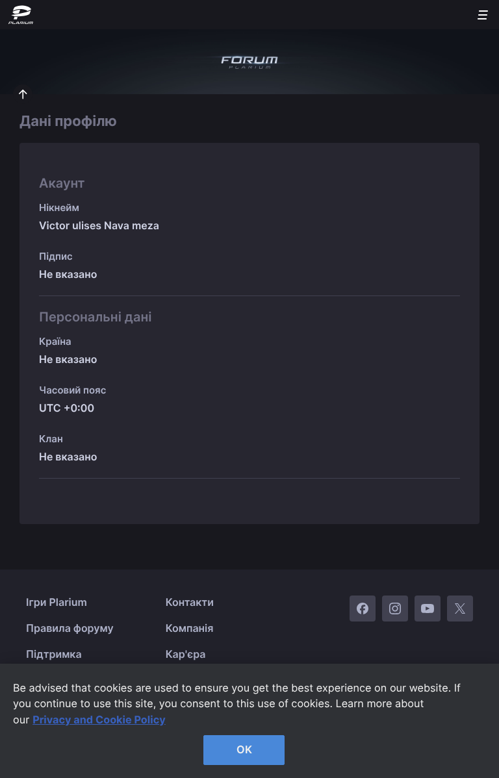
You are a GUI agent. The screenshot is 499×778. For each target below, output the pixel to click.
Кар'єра (186, 653)
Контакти (190, 602)
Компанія (190, 627)
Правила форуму (70, 627)
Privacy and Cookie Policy (99, 719)
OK (244, 749)
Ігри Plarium (56, 602)
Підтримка (54, 653)
